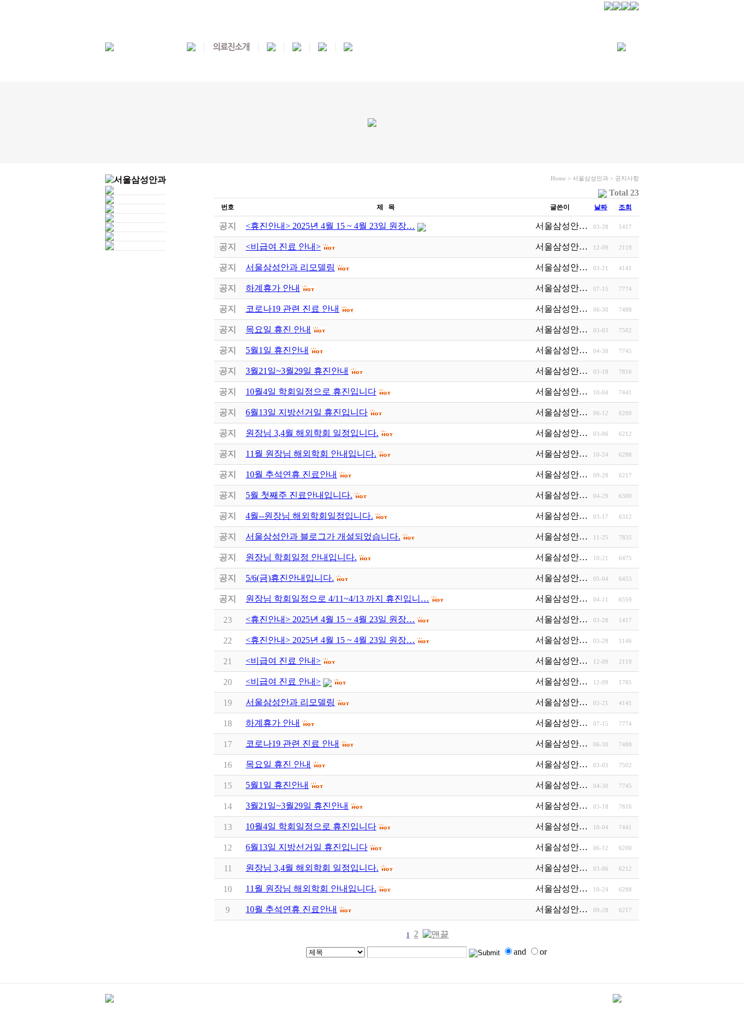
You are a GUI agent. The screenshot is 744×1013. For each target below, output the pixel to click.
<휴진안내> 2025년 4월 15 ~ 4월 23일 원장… (330, 619)
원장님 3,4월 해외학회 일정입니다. (312, 867)
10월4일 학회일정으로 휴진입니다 (311, 826)
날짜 (600, 207)
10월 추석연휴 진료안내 (291, 909)
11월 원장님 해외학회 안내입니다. (311, 888)
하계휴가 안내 (273, 722)
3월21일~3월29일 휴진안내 (297, 805)
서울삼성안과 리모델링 (290, 702)
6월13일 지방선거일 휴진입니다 (307, 847)
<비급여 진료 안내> (283, 660)
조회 (625, 207)
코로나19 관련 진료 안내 (292, 743)
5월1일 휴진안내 (277, 785)
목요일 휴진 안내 (278, 764)
